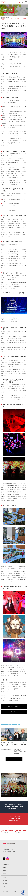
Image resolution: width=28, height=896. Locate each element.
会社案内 (4, 873)
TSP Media (6, 17)
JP (20, 2)
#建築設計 (3, 749)
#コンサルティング (18, 749)
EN (22, 2)
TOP (2, 17)
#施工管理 (8, 749)
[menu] (26, 2)
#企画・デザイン (18, 750)
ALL (14, 768)
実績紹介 (4, 870)
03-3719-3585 (8, 851)
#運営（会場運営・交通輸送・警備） (20, 752)
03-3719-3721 (7, 831)
